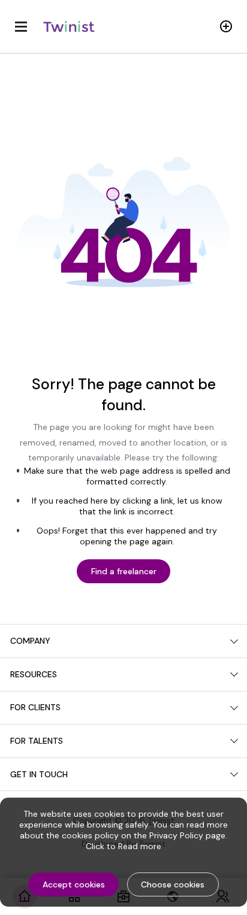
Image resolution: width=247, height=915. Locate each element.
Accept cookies (74, 884)
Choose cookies (172, 884)
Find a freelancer (123, 571)
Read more (139, 846)
